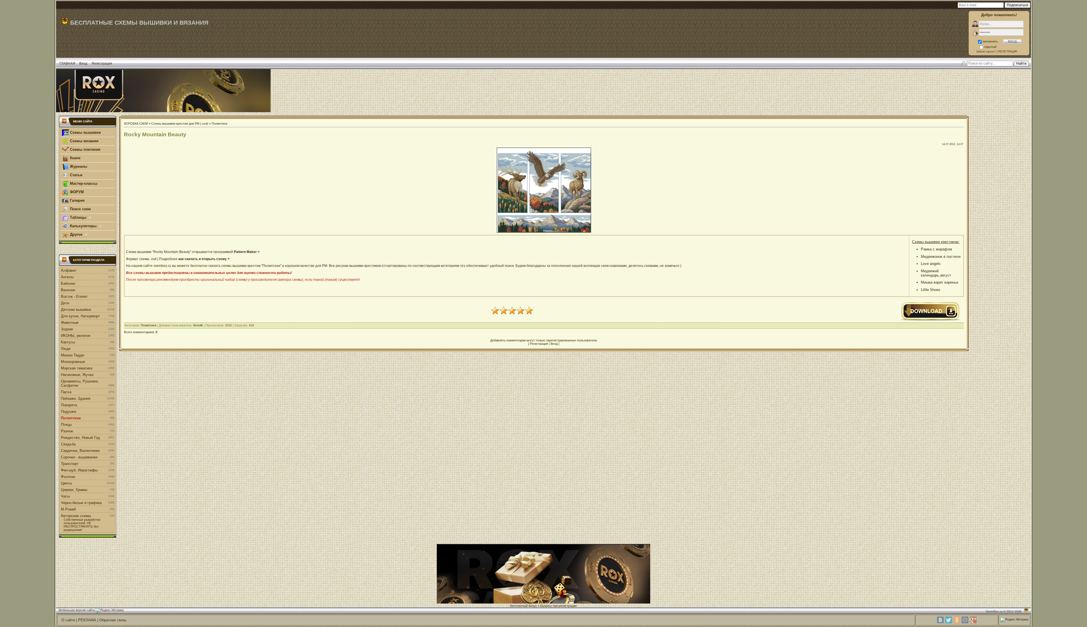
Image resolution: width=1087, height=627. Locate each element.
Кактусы (68, 342)
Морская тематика (76, 368)
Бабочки (68, 283)
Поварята (69, 405)
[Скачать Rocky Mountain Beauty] (930, 320)
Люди (65, 349)
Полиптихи (71, 418)
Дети (65, 303)
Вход (83, 63)
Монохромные (73, 362)
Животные (69, 322)
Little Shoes (930, 290)
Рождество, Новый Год (80, 437)
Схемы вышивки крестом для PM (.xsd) (179, 123)
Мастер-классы (83, 183)
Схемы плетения (84, 149)
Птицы (66, 424)
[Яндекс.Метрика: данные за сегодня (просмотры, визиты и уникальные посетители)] (110, 610)
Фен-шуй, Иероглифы (79, 470)
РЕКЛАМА (87, 620)
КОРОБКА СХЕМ (136, 123)
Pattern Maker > (247, 252)
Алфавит (68, 270)
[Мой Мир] (965, 620)
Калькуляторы (83, 226)
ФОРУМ (76, 192)
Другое (76, 234)
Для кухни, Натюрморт (80, 316)
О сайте (68, 620)
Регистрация (102, 63)
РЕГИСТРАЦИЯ (1007, 51)
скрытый (990, 46)
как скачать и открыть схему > (204, 259)
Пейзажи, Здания (75, 398)
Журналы (78, 166)
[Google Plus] (973, 620)
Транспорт (69, 464)
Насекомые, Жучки (77, 375)
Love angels (931, 264)
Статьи (75, 175)
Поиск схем (80, 209)
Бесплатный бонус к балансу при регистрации (543, 605)
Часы (65, 496)
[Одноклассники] (956, 620)
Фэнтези (68, 477)
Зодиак (67, 329)
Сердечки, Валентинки (80, 451)
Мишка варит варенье (939, 282)
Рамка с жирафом (936, 249)
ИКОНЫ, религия (75, 335)
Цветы (66, 483)
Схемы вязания (84, 141)
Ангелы (67, 277)
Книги (74, 158)
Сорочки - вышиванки (79, 457)
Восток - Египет (74, 296)
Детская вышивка (76, 309)
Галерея (77, 200)
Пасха (66, 392)
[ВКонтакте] (940, 620)
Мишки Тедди (72, 355)
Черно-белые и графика (81, 503)
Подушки (68, 411)
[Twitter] (948, 620)
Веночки (68, 290)
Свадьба (68, 444)
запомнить (990, 41)
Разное (67, 431)
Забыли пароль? (986, 51)
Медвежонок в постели (940, 256)
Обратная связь (113, 620)
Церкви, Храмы (74, 490)
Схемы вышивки (85, 132)
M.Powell (68, 509)
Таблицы (78, 217)
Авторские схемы (76, 516)
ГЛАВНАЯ (67, 63)
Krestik (198, 325)
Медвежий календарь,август (936, 273)
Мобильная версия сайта (77, 610)
